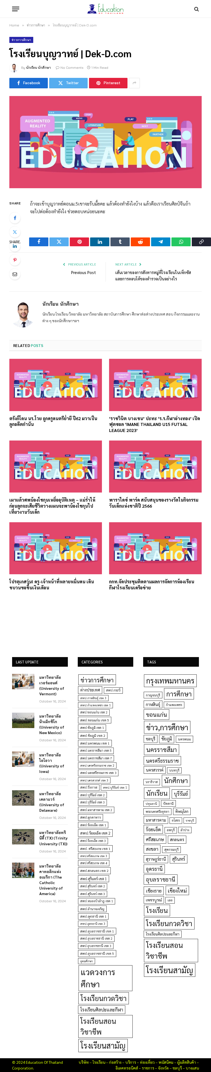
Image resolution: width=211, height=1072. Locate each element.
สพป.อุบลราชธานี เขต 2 (96, 938)
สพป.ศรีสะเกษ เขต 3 (93, 856)
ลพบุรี (171, 830)
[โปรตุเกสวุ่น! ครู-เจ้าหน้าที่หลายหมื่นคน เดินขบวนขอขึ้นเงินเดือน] (55, 548)
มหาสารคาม (156, 819)
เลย (170, 900)
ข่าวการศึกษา (21, 40)
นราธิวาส (152, 782)
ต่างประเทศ (90, 689)
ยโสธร (176, 820)
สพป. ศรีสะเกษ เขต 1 (95, 848)
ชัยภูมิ (166, 739)
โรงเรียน (157, 910)
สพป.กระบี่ (113, 690)
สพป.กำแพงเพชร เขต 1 (95, 705)
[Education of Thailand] (105, 9)
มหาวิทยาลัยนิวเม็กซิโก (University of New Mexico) (51, 724)
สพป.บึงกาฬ (88, 787)
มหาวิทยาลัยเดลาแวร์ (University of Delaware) (51, 802)
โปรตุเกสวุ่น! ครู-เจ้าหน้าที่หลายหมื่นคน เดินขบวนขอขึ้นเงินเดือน (51, 584)
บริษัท (84, 1062)
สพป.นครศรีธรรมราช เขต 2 (97, 765)
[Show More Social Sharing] (134, 83)
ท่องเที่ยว (147, 1062)
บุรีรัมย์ (181, 794)
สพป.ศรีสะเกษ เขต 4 (93, 863)
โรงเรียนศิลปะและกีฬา (101, 1010)
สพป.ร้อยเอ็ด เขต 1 (93, 825)
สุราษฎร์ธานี (156, 859)
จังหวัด (163, 1067)
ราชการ (148, 1067)
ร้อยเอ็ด (153, 829)
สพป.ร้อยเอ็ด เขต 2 (95, 832)
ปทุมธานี (151, 804)
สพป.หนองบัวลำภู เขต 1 (96, 901)
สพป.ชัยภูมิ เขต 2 (92, 735)
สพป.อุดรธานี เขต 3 (92, 923)
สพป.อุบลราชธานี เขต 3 (95, 946)
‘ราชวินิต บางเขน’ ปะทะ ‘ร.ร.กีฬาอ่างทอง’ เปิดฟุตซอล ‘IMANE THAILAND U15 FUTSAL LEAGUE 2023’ (154, 424)
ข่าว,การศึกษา (167, 727)
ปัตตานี (168, 803)
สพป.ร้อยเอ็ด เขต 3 (93, 841)
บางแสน (192, 1067)
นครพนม (184, 739)
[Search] (196, 9)
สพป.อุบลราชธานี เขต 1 (97, 931)
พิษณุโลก (181, 811)
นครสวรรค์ (154, 769)
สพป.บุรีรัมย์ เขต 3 (92, 802)
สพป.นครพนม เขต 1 (95, 743)
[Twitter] (14, 231)
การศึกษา (179, 694)
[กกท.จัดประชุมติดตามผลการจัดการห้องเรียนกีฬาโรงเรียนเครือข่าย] (155, 548)
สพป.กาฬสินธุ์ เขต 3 (93, 698)
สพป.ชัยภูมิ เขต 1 (92, 727)
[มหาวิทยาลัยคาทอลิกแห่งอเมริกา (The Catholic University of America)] (23, 870)
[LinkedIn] (14, 245)
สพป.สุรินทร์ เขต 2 (92, 886)
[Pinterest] (14, 260)
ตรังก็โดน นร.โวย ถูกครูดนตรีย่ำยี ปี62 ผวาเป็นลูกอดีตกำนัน (53, 421)
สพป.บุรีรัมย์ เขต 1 (115, 787)
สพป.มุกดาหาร (90, 817)
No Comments (72, 67)
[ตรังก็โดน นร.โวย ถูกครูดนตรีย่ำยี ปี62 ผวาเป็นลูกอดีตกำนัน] (55, 385)
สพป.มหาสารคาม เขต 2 (96, 810)
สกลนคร (177, 839)
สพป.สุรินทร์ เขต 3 (92, 894)
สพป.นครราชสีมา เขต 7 (96, 758)
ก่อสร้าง (115, 1062)
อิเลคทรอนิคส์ (126, 1067)
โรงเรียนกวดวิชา (103, 998)
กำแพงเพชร (174, 705)
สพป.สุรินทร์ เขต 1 (93, 878)
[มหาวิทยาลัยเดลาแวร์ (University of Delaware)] (23, 798)
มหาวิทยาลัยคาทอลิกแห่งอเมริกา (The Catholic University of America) (51, 879)
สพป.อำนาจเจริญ (92, 909)
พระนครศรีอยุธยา (157, 812)
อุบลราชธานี (160, 879)
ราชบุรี (190, 820)
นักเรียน (157, 793)
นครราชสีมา (161, 749)
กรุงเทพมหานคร (170, 680)
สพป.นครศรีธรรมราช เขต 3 (98, 772)
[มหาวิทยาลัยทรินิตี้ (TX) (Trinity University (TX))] (23, 836)
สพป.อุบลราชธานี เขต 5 (97, 953)
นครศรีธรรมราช (162, 760)
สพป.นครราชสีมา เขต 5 (96, 750)
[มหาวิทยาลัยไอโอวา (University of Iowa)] (23, 759)
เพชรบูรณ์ (154, 899)
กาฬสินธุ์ (153, 704)
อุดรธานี (154, 869)
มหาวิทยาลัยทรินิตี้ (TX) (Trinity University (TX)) (53, 838)
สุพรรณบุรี (171, 849)
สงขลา (152, 849)
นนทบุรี (174, 770)
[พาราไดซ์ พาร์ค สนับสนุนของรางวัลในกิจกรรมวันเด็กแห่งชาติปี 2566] (155, 467)
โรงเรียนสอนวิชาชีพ (98, 1026)
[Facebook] (14, 217)
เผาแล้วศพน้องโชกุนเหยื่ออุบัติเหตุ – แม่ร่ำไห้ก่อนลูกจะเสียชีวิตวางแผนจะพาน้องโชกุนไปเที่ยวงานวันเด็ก (52, 506)
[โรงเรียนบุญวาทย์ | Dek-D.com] (105, 142)
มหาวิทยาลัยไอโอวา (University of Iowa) (51, 763)
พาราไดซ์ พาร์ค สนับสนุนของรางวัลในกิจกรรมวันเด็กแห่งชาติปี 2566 (153, 503)
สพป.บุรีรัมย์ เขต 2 (92, 795)
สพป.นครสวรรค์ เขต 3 (94, 780)
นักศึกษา (176, 780)
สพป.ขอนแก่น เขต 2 (93, 712)
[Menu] (15, 9)
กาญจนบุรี (153, 695)
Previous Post (83, 272)
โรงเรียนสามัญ (103, 1045)
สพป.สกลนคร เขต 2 (94, 870)
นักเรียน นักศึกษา (38, 67)
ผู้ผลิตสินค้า (186, 1062)
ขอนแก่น (156, 714)
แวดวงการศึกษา (98, 978)
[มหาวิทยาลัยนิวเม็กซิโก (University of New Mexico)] (23, 720)
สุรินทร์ (178, 859)
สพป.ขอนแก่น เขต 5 (94, 720)
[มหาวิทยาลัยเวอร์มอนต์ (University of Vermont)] (23, 681)
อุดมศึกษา (86, 961)
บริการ (130, 1062)
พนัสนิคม (166, 1062)
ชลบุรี (150, 738)
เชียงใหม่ (177, 890)
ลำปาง (185, 830)
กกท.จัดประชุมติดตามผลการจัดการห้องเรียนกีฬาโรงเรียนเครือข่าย (151, 584)
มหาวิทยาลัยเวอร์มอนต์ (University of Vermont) (51, 685)
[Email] (14, 274)
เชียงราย (154, 891)
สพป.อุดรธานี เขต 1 (93, 916)
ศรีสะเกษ (155, 839)
